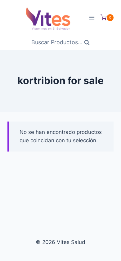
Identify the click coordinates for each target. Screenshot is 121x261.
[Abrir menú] (91, 17)
